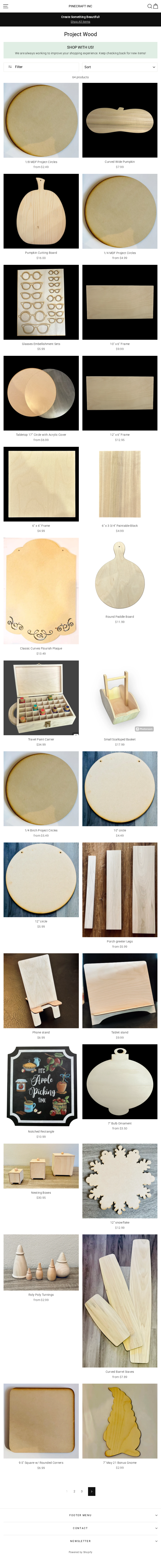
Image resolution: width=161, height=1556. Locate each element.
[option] (80, 19)
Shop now (59, 1546)
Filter (18, 67)
